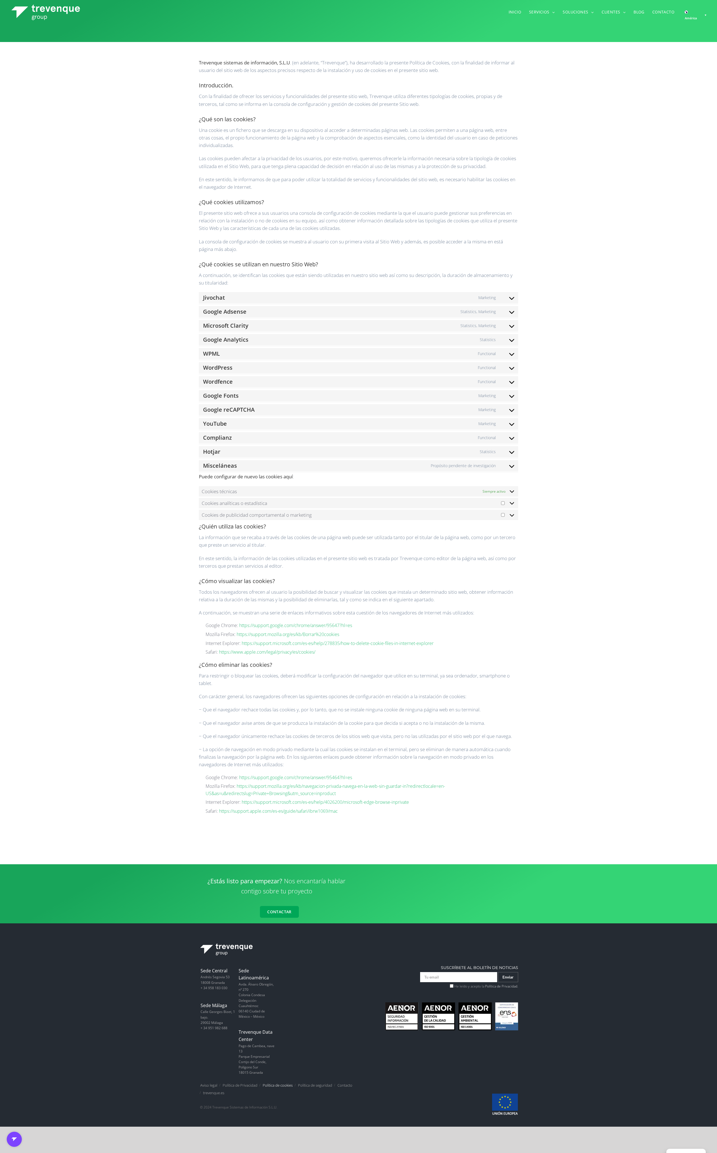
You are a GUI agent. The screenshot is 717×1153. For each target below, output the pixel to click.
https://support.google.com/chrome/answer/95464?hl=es (295, 777)
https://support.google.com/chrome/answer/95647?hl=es (295, 625)
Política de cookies (278, 1085)
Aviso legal (208, 1085)
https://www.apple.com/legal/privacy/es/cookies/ (267, 652)
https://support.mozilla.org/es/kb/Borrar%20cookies (288, 634)
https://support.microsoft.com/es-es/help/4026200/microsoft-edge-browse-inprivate (325, 802)
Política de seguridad (315, 1085)
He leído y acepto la (485, 986)
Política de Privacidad (240, 1085)
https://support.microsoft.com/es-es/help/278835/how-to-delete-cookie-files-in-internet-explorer (338, 643)
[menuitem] (519, 11)
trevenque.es (213, 1092)
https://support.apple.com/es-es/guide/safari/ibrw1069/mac (278, 811)
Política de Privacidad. (501, 986)
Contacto (344, 1085)
